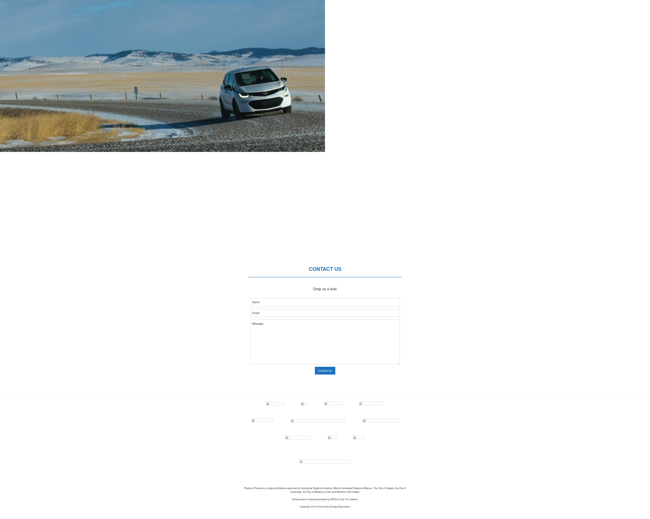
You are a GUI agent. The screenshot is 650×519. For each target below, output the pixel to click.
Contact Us (325, 371)
